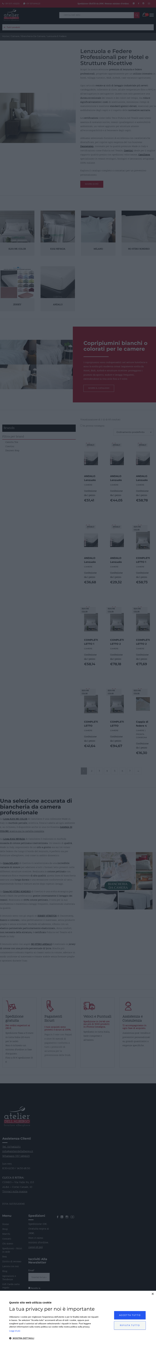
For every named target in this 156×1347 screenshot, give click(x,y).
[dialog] (78, 1319)
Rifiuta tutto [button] (130, 1325)
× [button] (152, 1294)
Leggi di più (14, 1331)
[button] (54, 1338)
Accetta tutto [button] (130, 1315)
